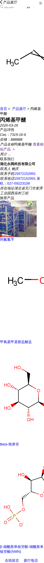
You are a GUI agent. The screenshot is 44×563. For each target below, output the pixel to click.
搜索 (28, 7)
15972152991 (25, 174)
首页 (3, 109)
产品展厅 (19, 109)
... (9, 154)
